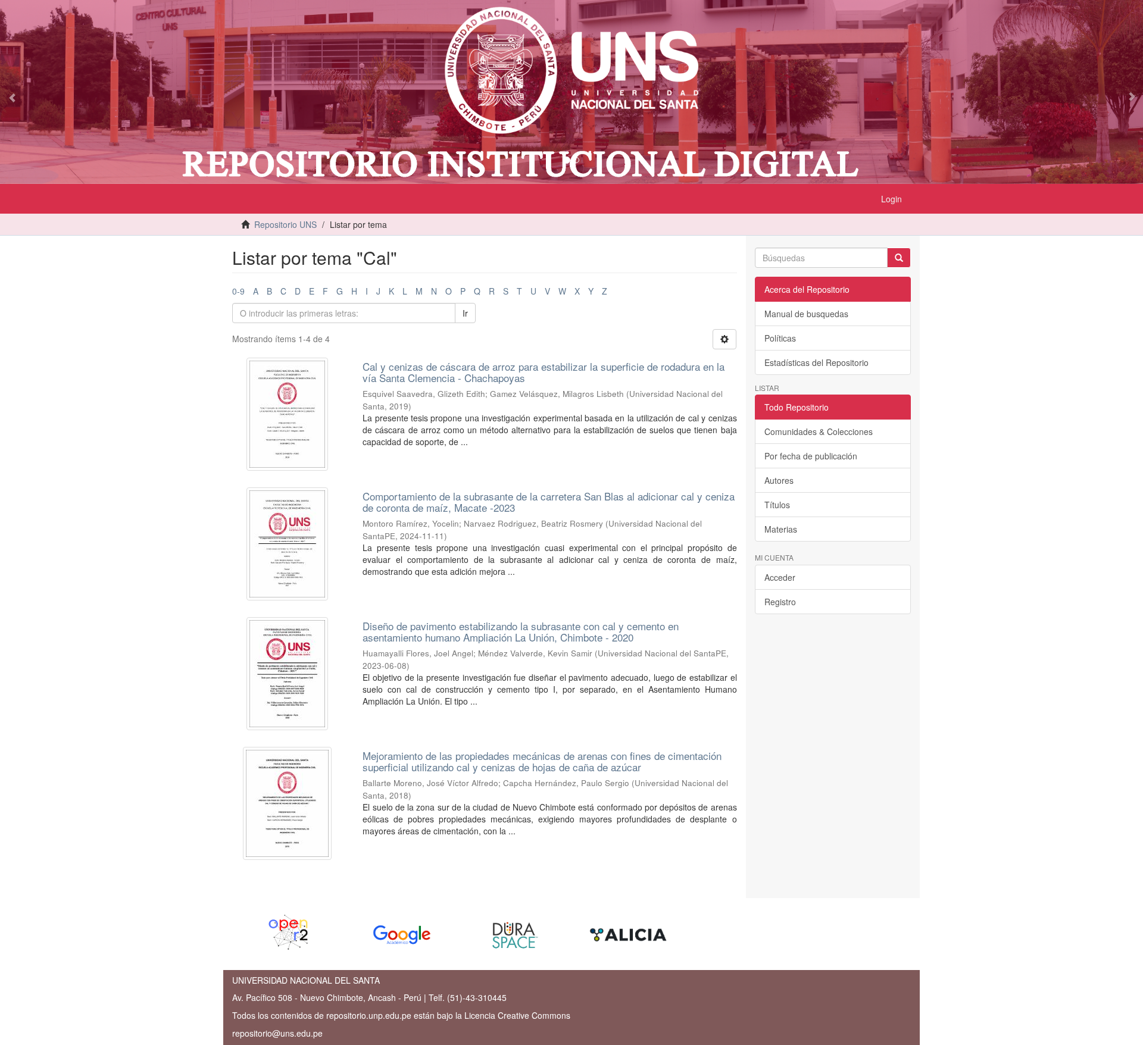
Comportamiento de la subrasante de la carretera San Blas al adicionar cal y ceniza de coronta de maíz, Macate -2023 (549, 502)
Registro (780, 602)
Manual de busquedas (806, 314)
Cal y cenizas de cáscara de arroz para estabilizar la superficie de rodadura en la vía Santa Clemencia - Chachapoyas (543, 372)
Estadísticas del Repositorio (816, 362)
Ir (465, 313)
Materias (780, 529)
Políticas (780, 338)
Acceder (779, 577)
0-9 (238, 291)
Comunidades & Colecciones (818, 431)
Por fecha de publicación (810, 456)
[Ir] (899, 258)
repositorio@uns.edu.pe (277, 1033)
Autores (779, 480)
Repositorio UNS (285, 224)
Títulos (777, 505)
